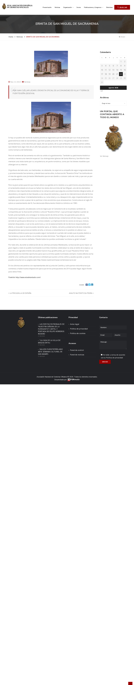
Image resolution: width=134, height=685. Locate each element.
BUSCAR (123, 7)
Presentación (47, 7)
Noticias (57, 7)
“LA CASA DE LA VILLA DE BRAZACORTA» (49, 341)
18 (106, 74)
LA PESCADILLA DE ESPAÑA (20, 293)
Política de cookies (78, 333)
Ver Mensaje (104, 156)
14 (117, 70)
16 (125, 70)
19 (109, 74)
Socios (79, 7)
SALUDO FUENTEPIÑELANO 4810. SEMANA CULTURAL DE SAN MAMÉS (50, 351)
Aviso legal (74, 324)
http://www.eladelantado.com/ (28, 277)
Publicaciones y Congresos (93, 7)
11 (106, 70)
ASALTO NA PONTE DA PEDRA (81, 293)
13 (113, 70)
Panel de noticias (77, 355)
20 (113, 74)
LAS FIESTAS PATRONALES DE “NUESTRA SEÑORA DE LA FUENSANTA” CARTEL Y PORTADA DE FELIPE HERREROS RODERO (51, 329)
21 (117, 74)
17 (102, 74)
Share (123, 37)
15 (121, 70)
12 (109, 70)
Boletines (109, 7)
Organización (67, 7)
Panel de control (77, 350)
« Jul (101, 91)
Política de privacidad (79, 329)
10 (102, 70)
